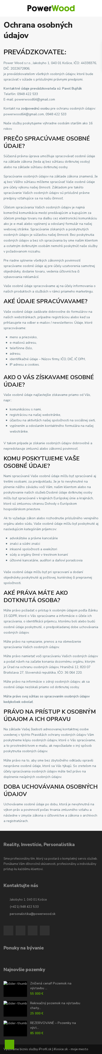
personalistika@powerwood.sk (33, 914)
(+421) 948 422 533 (24, 907)
